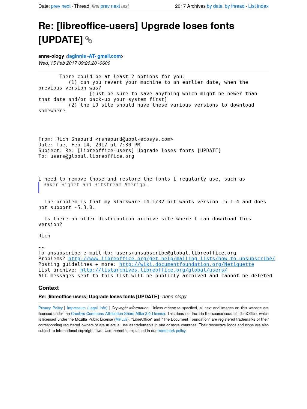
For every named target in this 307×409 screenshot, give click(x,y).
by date (214, 5)
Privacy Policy (50, 307)
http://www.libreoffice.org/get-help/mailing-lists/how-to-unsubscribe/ (171, 258)
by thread (235, 5)
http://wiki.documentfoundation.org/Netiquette (186, 264)
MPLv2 (121, 319)
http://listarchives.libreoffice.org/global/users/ (153, 270)
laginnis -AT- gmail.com (94, 55)
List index (258, 5)
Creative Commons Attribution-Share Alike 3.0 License (118, 313)
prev (55, 5)
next (65, 5)
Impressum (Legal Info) (87, 307)
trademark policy (171, 330)
